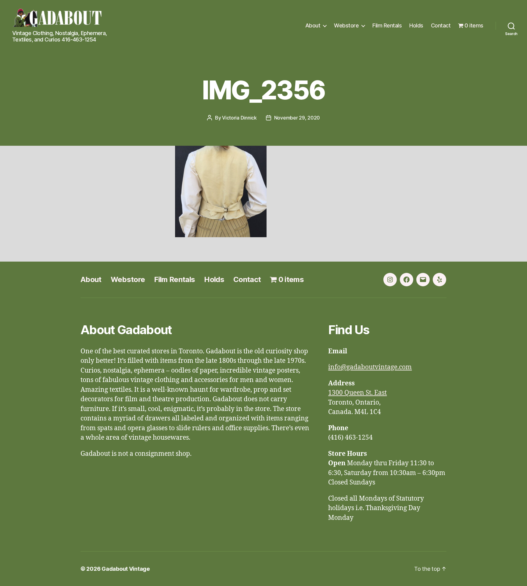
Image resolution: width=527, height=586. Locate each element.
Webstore (346, 25)
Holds (416, 25)
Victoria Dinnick (239, 118)
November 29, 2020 (297, 118)
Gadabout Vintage (126, 569)
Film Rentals (387, 25)
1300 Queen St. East (357, 393)
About (313, 25)
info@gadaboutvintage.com (370, 367)
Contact (441, 25)
